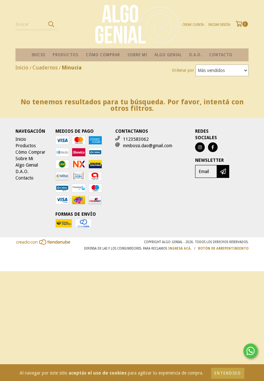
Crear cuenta (193, 24)
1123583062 (136, 139)
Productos (66, 55)
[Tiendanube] (43, 244)
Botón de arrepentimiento (223, 248)
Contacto (220, 55)
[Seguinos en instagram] (200, 147)
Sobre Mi (137, 55)
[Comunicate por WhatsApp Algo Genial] (250, 351)
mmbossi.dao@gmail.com (147, 145)
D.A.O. (195, 55)
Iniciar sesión (219, 24)
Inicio (38, 55)
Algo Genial (168, 55)
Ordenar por (183, 70)
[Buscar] (50, 24)
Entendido (227, 373)
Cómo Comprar (103, 55)
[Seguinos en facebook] (213, 147)
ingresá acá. (180, 248)
